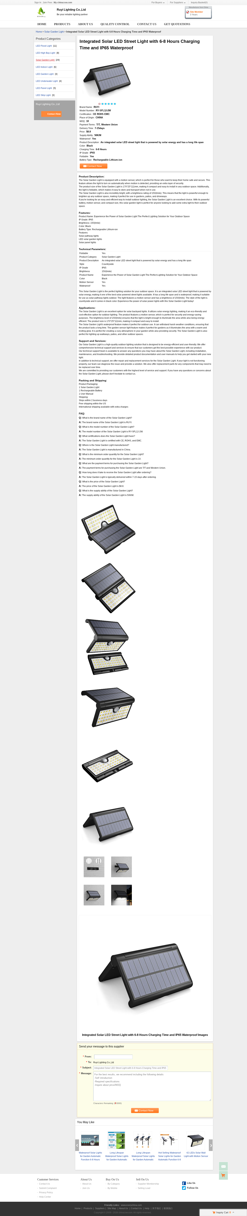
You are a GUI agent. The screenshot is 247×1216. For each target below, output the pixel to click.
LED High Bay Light (46, 53)
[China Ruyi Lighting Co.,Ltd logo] (44, 17)
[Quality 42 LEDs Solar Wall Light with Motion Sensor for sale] (196, 1140)
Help (147, 1208)
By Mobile (112, 1188)
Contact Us (146, 24)
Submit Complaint (48, 1188)
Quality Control (115, 24)
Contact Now (54, 114)
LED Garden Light (45, 74)
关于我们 (156, 1208)
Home (41, 24)
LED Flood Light (44, 46)
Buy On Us (112, 1179)
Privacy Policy (46, 1192)
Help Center (45, 1197)
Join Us (86, 1188)
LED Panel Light (44, 88)
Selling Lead (144, 1188)
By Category (114, 1184)
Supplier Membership (148, 1184)
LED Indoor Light (44, 67)
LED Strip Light (43, 95)
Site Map (111, 1208)
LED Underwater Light (47, 81)
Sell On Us (142, 1179)
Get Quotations (177, 24)
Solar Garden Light (54, 31)
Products (62, 24)
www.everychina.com (131, 1205)
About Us (85, 24)
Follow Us (192, 1188)
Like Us (191, 1183)
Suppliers (100, 1208)
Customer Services (48, 1179)
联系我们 (168, 1208)
